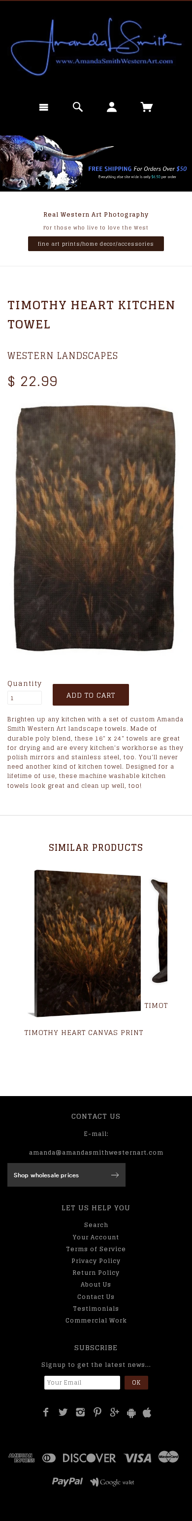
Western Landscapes (62, 355)
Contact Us (96, 1297)
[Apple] (147, 1413)
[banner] (96, 47)
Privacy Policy (96, 1261)
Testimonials (96, 1308)
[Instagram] (80, 1412)
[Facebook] (46, 1412)
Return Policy (96, 1272)
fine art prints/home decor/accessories (96, 243)
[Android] (131, 1413)
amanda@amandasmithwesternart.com (96, 1152)
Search (96, 1225)
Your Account (96, 1237)
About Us (96, 1284)
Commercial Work (96, 1320)
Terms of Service (96, 1249)
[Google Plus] (115, 1412)
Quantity (24, 683)
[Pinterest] (98, 1412)
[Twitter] (63, 1412)
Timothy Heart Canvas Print (84, 1032)
